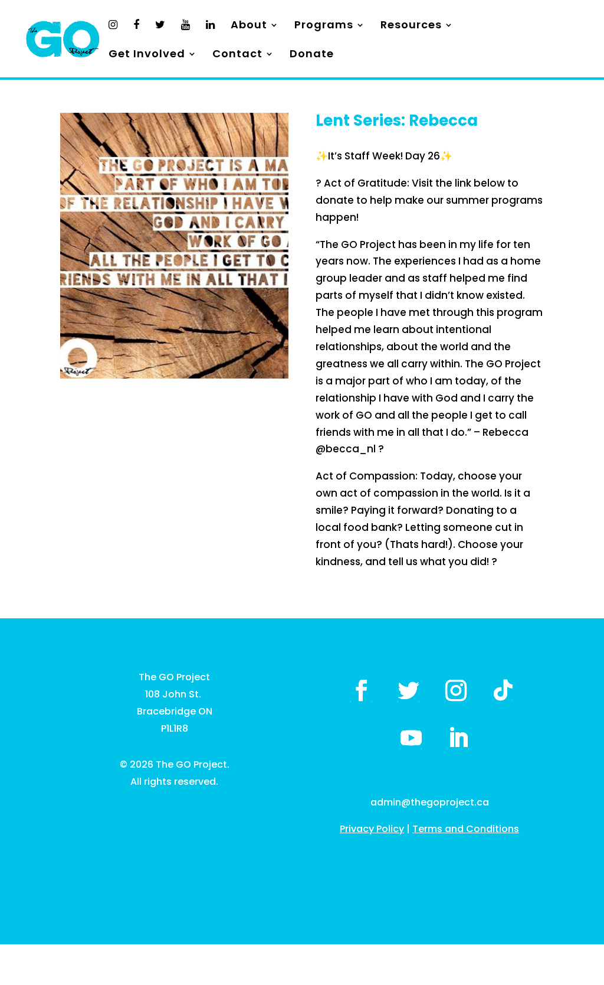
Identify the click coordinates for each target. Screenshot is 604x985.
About (249, 26)
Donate (312, 55)
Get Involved (147, 55)
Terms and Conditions (465, 829)
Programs (323, 26)
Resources (411, 26)
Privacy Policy (372, 829)
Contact (237, 55)
